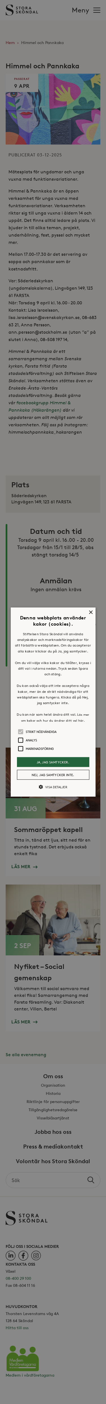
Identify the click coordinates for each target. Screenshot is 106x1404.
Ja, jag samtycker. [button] (53, 762)
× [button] (90, 612)
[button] (53, 702)
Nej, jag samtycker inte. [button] (53, 775)
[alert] (53, 702)
